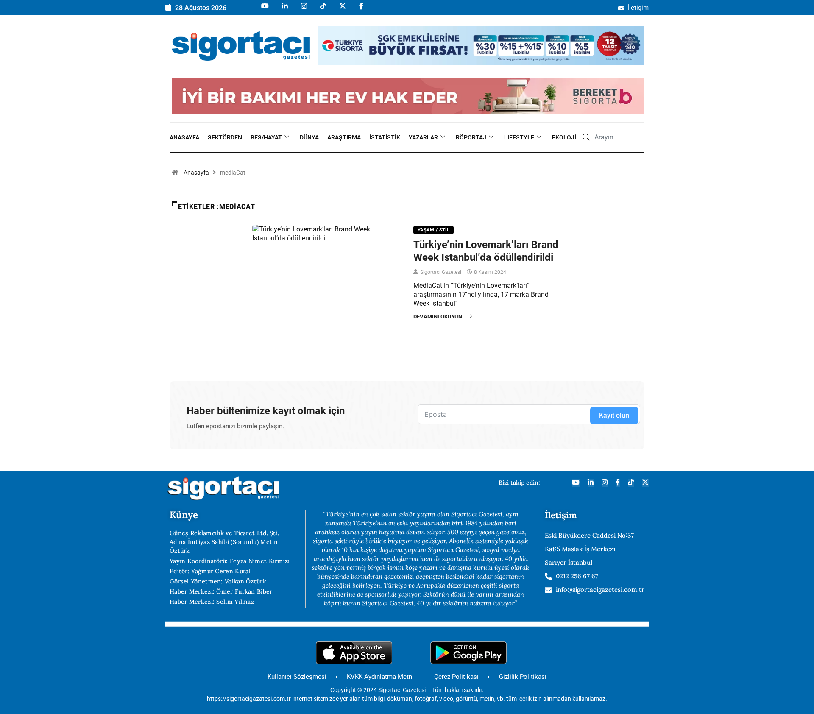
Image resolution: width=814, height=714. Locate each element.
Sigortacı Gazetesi (440, 272)
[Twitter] (645, 483)
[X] (342, 9)
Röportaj (471, 137)
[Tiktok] (322, 9)
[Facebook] (360, 9)
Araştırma (344, 137)
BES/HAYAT (266, 137)
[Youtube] (264, 9)
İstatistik (384, 137)
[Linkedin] (284, 9)
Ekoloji (564, 137)
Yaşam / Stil (433, 230)
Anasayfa (184, 137)
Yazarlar (423, 137)
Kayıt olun (614, 415)
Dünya (309, 137)
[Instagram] (303, 9)
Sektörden (225, 137)
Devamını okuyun (437, 316)
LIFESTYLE (519, 137)
